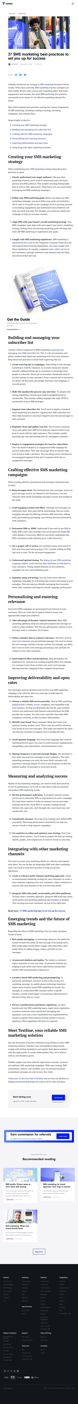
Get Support (25, 1337)
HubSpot (55, 900)
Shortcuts (43, 1297)
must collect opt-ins (58, 249)
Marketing (25, 1301)
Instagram (6, 1297)
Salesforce (62, 1281)
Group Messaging (8, 1284)
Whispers (43, 1314)
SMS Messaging (7, 1288)
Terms (45, 1388)
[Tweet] (16, 74)
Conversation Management (44, 1318)
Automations (44, 1284)
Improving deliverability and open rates (30, 143)
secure (37, 704)
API (4, 1301)
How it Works (26, 1310)
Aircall (61, 1297)
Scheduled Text (7, 1357)
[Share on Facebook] (20, 74)
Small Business (26, 1281)
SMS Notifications (8, 1347)
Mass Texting (7, 1344)
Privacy (50, 1388)
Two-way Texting (8, 1354)
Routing (43, 1304)
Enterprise (25, 1288)
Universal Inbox (7, 1281)
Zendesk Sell (63, 1291)
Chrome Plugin (7, 1291)
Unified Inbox (44, 1310)
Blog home (39, 1252)
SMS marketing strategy (41, 169)
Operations (25, 1297)
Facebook (6, 1294)
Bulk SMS (6, 1341)
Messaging (44, 1294)
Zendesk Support (64, 1288)
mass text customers (21, 641)
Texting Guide (26, 1353)
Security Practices (27, 1356)
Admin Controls (45, 1326)
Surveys (43, 1301)
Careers (43, 1353)
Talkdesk (61, 1294)
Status (73, 1388)
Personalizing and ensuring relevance (29, 138)
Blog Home (12, 13)
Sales (23, 1294)
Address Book (45, 1281)
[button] (73, 3)
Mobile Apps (44, 1323)
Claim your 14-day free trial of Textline (25, 1078)
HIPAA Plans (44, 1340)
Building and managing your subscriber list (31, 129)
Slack (60, 1310)
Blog (23, 1349)
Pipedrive (62, 1301)
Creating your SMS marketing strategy (29, 125)
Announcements (45, 1288)
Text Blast (6, 1350)
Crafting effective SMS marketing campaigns (32, 134)
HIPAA (24, 1313)
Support (24, 1291)
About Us (43, 1349)
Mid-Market (25, 1284)
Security (68, 1388)
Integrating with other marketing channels (31, 147)
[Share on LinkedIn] (25, 74)
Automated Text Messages (7, 1337)
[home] (7, 3)
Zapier (61, 1304)
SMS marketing (47, 84)
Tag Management (45, 1307)
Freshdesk (62, 1307)
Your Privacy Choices (59, 1388)
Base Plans (44, 1337)
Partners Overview (27, 1340)
